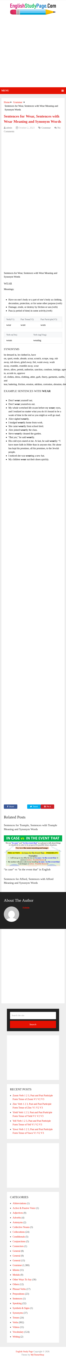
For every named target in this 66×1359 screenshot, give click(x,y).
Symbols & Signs (21, 1308)
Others (16, 1284)
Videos (16, 1327)
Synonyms (18, 1313)
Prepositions (18, 1293)
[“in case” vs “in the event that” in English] (33, 850)
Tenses (16, 1317)
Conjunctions (19, 1241)
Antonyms (18, 1222)
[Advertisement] (33, 53)
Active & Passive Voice (24, 1208)
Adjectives (18, 1213)
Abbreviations (19, 1203)
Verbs (15, 1322)
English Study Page (24, 1351)
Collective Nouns (21, 1227)
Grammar (46, 127)
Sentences (17, 1298)
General (16, 1251)
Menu (5, 90)
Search (32, 1024)
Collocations (19, 1232)
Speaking (17, 1303)
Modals (16, 1274)
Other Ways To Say (22, 1279)
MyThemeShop (37, 1355)
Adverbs (17, 1217)
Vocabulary (18, 1332)
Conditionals (19, 1236)
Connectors (18, 1246)
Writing (16, 1336)
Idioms (16, 1270)
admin (9, 127)
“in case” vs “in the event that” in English (27, 869)
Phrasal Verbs (19, 1289)
